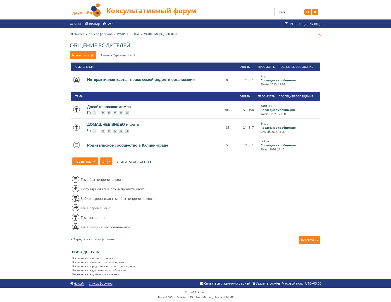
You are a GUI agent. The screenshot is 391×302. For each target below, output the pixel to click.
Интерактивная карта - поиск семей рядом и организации (141, 79)
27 (103, 113)
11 (109, 130)
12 (115, 130)
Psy (262, 76)
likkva (264, 123)
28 (109, 113)
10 (103, 130)
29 (115, 113)
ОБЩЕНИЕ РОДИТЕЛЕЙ (100, 45)
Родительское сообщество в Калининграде (127, 145)
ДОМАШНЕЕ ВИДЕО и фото (113, 124)
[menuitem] (108, 24)
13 (121, 130)
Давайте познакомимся (109, 106)
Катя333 (266, 106)
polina (264, 141)
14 (127, 130)
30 (121, 113)
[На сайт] (88, 9)
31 (127, 113)
